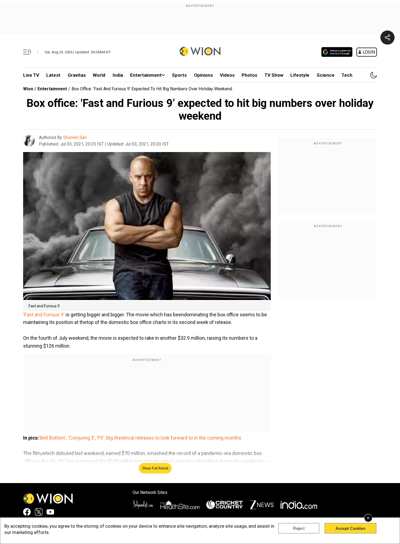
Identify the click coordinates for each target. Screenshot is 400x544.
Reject (298, 528)
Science (325, 75)
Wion (28, 88)
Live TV (31, 75)
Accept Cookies (350, 528)
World (99, 75)
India (118, 75)
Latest (53, 75)
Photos (249, 75)
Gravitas (77, 75)
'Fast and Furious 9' (43, 314)
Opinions (203, 75)
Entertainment (146, 75)
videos (227, 75)
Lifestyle (299, 75)
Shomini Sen (75, 137)
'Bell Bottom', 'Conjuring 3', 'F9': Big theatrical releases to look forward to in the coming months (140, 438)
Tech (346, 75)
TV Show (273, 75)
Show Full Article (155, 468)
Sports (179, 75)
